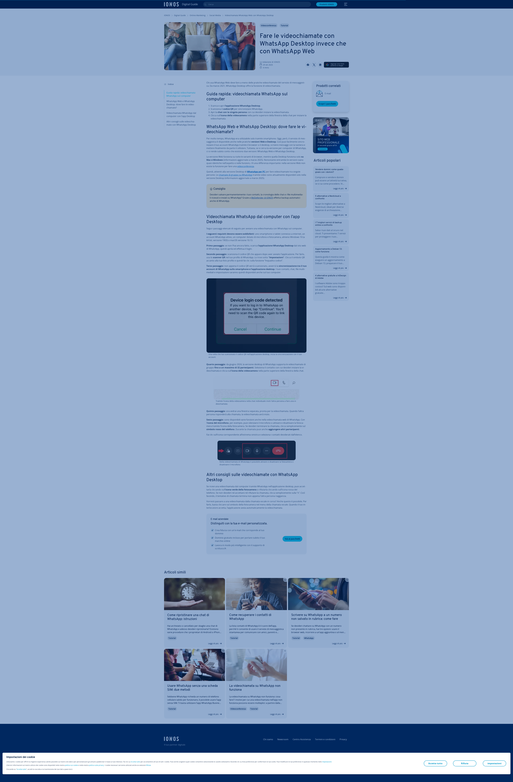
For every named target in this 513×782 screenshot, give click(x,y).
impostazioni (327, 762)
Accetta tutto (135, 762)
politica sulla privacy (96, 765)
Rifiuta (148, 765)
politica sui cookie (71, 765)
